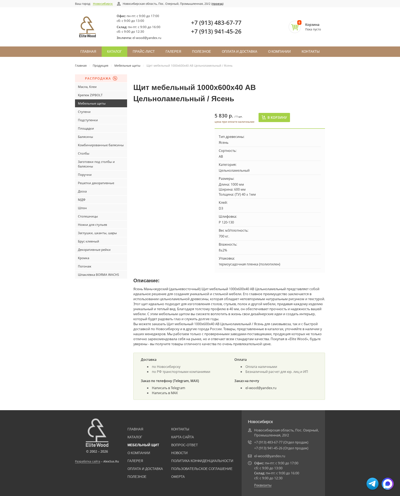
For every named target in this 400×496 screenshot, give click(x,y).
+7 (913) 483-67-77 (216, 22)
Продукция (100, 65)
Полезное (201, 51)
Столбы (83, 153)
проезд (217, 4)
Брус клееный (88, 241)
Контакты (311, 51)
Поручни (85, 174)
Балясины (85, 137)
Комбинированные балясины (101, 145)
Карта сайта (182, 437)
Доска (82, 191)
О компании (279, 51)
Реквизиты (262, 485)
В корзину (277, 117)
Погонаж (84, 266)
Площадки (86, 128)
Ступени (84, 112)
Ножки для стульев (92, 224)
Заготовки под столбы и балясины (96, 164)
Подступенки (88, 120)
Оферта (178, 477)
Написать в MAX (165, 393)
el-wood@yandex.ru (146, 38)
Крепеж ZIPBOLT (90, 95)
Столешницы (88, 216)
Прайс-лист (144, 51)
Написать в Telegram (168, 388)
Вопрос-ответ (184, 445)
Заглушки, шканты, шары (97, 233)
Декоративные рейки (94, 249)
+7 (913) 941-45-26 (216, 31)
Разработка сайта (87, 461)
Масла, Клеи (87, 87)
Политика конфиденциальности (202, 461)
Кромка (83, 258)
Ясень (223, 142)
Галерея (173, 51)
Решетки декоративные (96, 183)
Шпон (82, 208)
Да (83, 22)
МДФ (81, 199)
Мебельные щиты (127, 65)
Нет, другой (104, 22)
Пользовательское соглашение (201, 469)
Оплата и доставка (239, 51)
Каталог (114, 51)
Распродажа (98, 78)
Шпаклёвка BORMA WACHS (98, 274)
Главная (88, 51)
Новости (179, 453)
